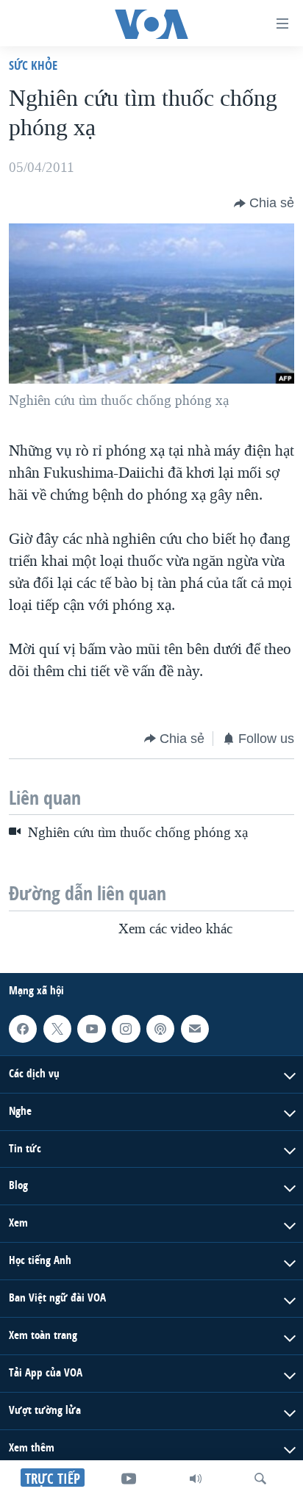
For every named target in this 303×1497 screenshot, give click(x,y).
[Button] (264, 204)
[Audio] (196, 1478)
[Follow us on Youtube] (91, 1029)
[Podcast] (160, 1029)
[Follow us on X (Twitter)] (57, 1029)
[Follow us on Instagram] (126, 1029)
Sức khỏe (33, 65)
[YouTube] (128, 1478)
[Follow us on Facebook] (23, 1029)
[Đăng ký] (195, 1029)
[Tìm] (260, 1478)
